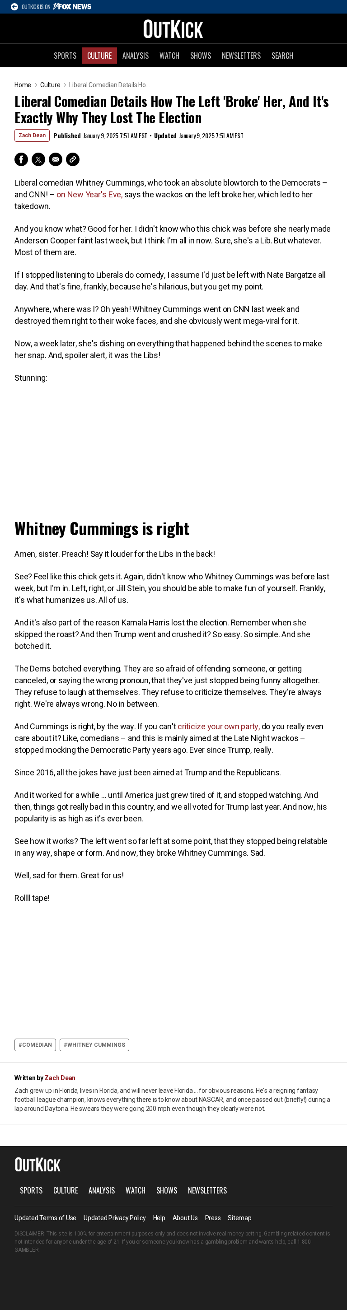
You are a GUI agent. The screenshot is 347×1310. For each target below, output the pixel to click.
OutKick (173, 28)
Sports (65, 55)
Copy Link (73, 159)
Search (282, 55)
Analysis (135, 55)
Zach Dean (32, 135)
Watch (169, 55)
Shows (200, 55)
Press (213, 1217)
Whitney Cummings (96, 1045)
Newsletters (241, 55)
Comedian (37, 1045)
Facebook (21, 159)
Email (55, 159)
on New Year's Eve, (90, 194)
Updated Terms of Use (45, 1217)
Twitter (38, 159)
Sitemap (239, 1217)
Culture (99, 55)
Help (159, 1217)
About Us (185, 1217)
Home (22, 85)
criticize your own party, (218, 726)
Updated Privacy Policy (115, 1217)
